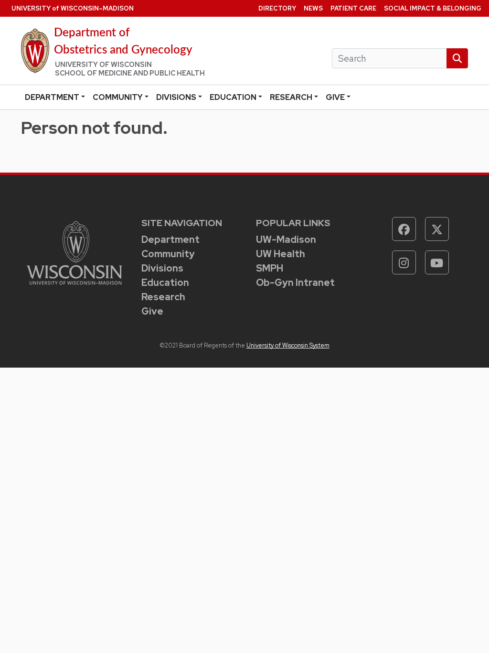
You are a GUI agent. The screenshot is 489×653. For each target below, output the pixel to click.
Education (233, 97)
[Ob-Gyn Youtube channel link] (437, 262)
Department (52, 97)
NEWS (313, 8)
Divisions (176, 97)
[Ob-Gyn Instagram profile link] (404, 262)
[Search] (457, 58)
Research (291, 97)
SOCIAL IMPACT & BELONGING (432, 8)
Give (335, 97)
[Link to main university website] (74, 252)
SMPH (269, 268)
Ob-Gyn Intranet (295, 282)
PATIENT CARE (353, 8)
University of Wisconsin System (288, 345)
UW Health (280, 254)
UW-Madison (286, 239)
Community (118, 97)
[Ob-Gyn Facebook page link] (404, 229)
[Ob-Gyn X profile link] (437, 229)
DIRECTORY (277, 8)
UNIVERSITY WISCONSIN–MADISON (72, 8)
